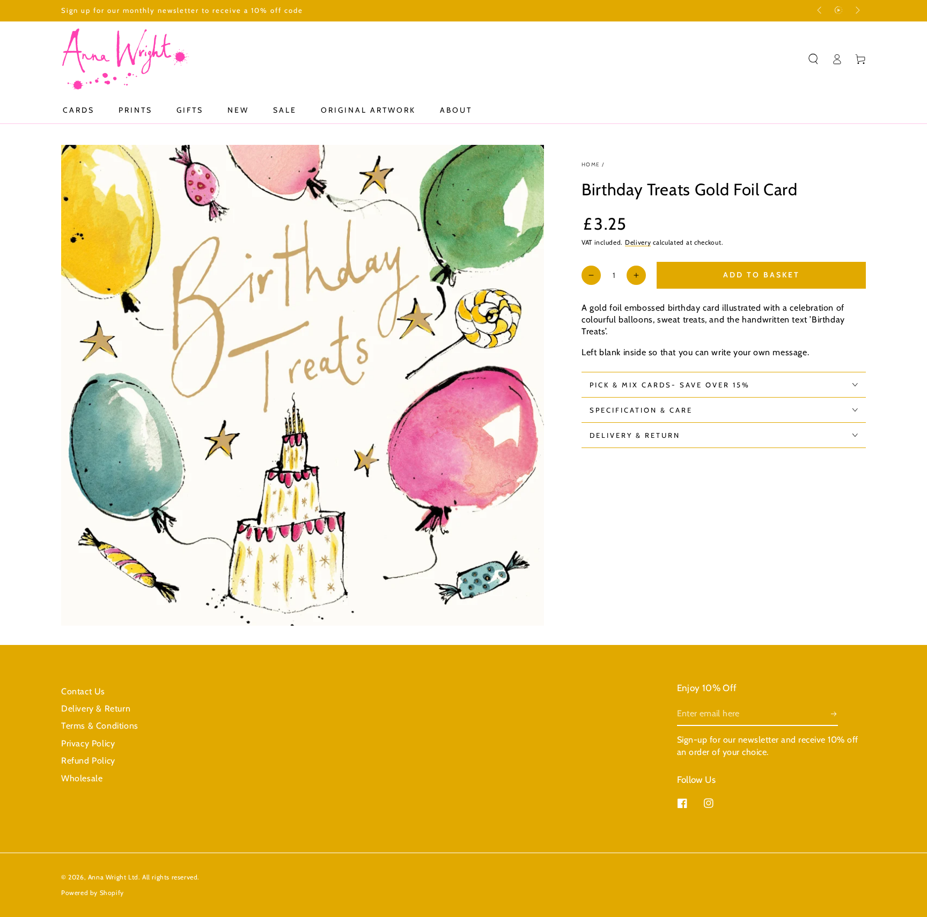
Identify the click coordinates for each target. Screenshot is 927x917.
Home (591, 164)
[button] (813, 59)
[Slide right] (857, 10)
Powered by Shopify (92, 893)
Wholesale (81, 778)
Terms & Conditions (99, 726)
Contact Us (83, 691)
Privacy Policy (88, 743)
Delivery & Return (95, 708)
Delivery (638, 242)
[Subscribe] (834, 713)
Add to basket (761, 275)
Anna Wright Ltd (113, 877)
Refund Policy (88, 760)
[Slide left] (820, 10)
